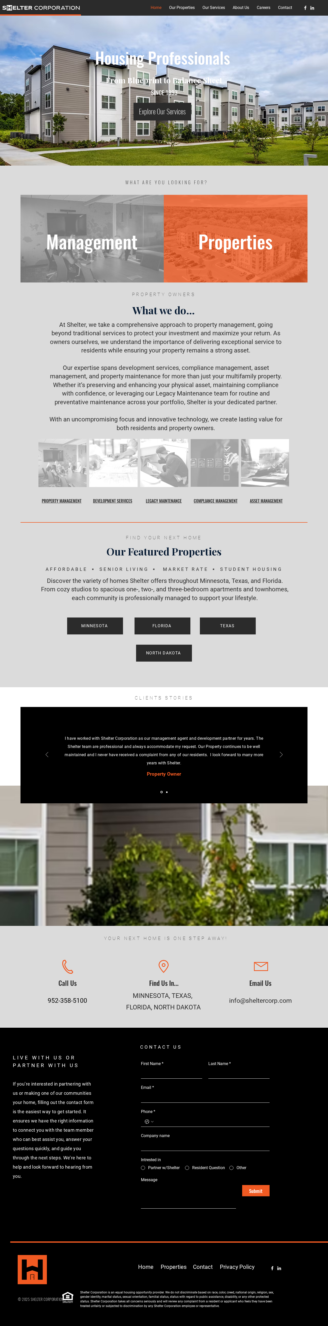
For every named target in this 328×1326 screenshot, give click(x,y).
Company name (155, 1135)
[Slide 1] (161, 792)
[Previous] (47, 755)
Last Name (219, 1063)
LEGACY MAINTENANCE (164, 501)
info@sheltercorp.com (260, 1000)
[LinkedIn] (312, 8)
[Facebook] (305, 8)
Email (147, 1087)
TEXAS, (183, 995)
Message (149, 1179)
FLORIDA (138, 1007)
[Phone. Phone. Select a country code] (149, 1122)
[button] (182, 7)
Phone (148, 1111)
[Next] (281, 755)
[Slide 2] (166, 792)
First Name (152, 1063)
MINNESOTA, (152, 995)
